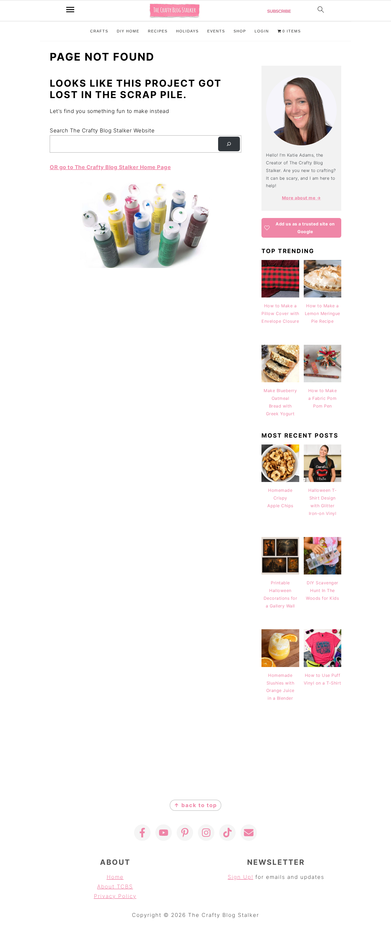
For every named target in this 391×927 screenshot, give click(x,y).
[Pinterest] (185, 832)
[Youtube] (163, 832)
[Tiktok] (227, 832)
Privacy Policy (115, 896)
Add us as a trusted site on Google (305, 227)
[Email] (248, 832)
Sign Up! (240, 877)
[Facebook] (142, 832)
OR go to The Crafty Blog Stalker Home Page (110, 167)
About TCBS (115, 886)
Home (115, 877)
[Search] (229, 144)
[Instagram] (206, 832)
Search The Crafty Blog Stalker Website (102, 130)
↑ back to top (195, 805)
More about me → (301, 197)
